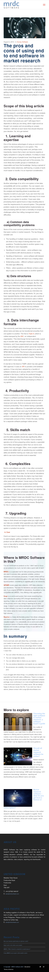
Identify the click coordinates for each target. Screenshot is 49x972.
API (23, 366)
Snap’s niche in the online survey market (13, 945)
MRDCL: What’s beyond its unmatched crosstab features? (17, 949)
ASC (22, 336)
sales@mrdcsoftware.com (12, 894)
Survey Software (22, 42)
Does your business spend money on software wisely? (16, 941)
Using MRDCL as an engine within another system (15, 953)
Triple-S (31, 333)
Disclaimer (27, 967)
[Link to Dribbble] (43, 966)
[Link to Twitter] (40, 966)
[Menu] (44, 4)
